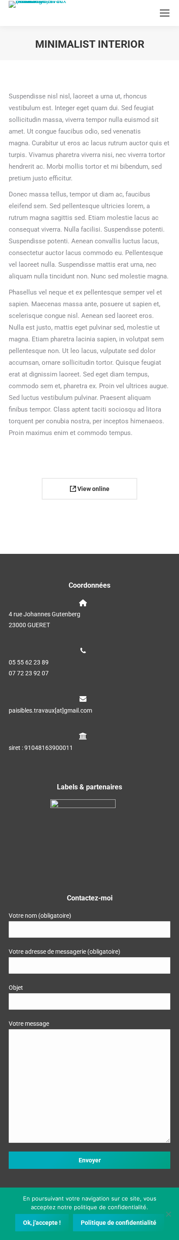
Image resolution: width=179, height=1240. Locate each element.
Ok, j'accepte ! (42, 1222)
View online (92, 488)
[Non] (168, 1214)
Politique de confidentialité (118, 1222)
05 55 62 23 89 (29, 662)
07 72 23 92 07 (29, 673)
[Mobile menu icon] (164, 13)
